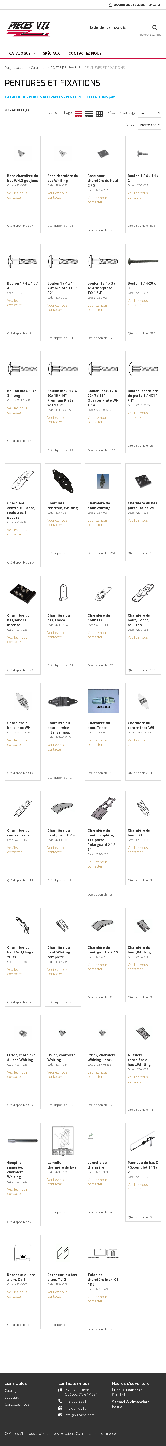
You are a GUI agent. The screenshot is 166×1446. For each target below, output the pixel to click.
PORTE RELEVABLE (65, 67)
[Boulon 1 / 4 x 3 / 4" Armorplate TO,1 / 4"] (103, 261)
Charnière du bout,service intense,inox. (58, 728)
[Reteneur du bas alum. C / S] (22, 1253)
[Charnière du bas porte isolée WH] (143, 481)
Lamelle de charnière (97, 1165)
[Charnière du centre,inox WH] (143, 701)
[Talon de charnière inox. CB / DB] (103, 1253)
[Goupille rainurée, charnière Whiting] (22, 1140)
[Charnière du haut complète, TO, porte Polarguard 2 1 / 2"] (103, 808)
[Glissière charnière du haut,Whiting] (143, 1033)
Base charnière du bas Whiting (62, 178)
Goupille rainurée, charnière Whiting (15, 1169)
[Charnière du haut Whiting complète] (62, 925)
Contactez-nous (85, 53)
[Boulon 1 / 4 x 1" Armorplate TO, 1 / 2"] (62, 261)
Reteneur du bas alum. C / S (21, 1277)
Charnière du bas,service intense (18, 620)
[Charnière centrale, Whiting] (62, 481)
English (154, 5)
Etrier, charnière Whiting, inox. (102, 1057)
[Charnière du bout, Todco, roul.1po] (143, 593)
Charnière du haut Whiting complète (58, 952)
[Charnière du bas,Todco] (62, 593)
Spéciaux (51, 53)
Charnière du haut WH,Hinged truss (21, 952)
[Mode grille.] (77, 114)
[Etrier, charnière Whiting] (62, 1033)
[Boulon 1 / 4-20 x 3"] (143, 261)
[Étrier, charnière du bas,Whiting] (22, 1033)
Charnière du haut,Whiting (139, 950)
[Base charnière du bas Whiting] (62, 153)
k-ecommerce (105, 1433)
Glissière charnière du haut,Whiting (139, 1060)
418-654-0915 (75, 1408)
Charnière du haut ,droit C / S (61, 833)
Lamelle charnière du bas (61, 1165)
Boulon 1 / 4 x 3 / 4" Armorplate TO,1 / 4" (101, 288)
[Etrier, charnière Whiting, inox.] (103, 1033)
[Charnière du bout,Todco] (103, 701)
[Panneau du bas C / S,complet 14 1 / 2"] (143, 1140)
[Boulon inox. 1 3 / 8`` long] (22, 369)
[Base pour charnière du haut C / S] (103, 153)
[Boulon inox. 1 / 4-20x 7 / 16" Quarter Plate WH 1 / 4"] (103, 369)
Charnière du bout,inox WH (18, 725)
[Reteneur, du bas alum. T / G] (62, 1253)
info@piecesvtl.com (79, 1415)
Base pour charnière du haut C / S (103, 180)
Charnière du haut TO (139, 833)
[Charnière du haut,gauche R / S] (103, 925)
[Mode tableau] (98, 114)
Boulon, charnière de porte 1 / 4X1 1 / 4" (143, 395)
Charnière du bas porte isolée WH (142, 505)
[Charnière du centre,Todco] (22, 808)
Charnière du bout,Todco (99, 725)
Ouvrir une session (129, 5)
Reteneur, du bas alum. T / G (62, 1277)
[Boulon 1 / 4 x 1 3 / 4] (22, 261)
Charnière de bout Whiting (99, 505)
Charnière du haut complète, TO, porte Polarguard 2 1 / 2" (101, 840)
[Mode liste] (88, 114)
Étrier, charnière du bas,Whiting (21, 1057)
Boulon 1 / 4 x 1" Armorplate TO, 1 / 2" (62, 288)
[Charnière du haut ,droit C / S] (62, 808)
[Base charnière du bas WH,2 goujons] (22, 153)
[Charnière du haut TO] (143, 808)
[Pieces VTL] (29, 28)
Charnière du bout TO (99, 617)
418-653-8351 (75, 1401)
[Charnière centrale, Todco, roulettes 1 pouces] (22, 481)
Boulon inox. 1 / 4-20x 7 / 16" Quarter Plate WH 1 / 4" (103, 397)
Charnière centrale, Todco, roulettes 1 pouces (21, 510)
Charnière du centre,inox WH (141, 725)
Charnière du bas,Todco (58, 617)
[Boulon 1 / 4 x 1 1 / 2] (143, 153)
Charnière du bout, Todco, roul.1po (139, 620)
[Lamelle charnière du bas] (62, 1140)
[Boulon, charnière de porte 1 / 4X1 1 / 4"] (143, 369)
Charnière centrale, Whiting (62, 505)
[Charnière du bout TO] (103, 593)
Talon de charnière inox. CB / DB (103, 1279)
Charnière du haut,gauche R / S (103, 950)
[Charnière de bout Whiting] (103, 481)
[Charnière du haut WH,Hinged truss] (22, 925)
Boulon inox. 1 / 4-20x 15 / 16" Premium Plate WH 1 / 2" (62, 397)
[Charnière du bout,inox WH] (22, 701)
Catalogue (19, 53)
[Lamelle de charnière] (103, 1140)
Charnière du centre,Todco (18, 833)
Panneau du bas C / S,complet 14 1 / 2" (143, 1167)
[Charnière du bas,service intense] (22, 593)
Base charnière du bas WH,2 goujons (22, 178)
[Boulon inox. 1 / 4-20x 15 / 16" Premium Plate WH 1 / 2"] (62, 369)
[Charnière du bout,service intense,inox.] (62, 701)
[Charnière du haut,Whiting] (143, 925)
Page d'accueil (16, 67)
